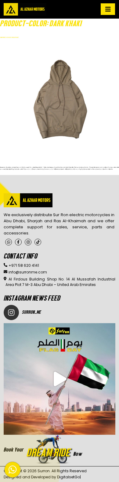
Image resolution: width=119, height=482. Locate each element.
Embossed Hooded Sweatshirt (9, 37)
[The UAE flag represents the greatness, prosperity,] (59, 379)
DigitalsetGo (68, 477)
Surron (44, 470)
